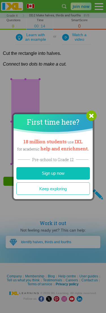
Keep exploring (53, 188)
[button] (91, 115)
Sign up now (53, 173)
